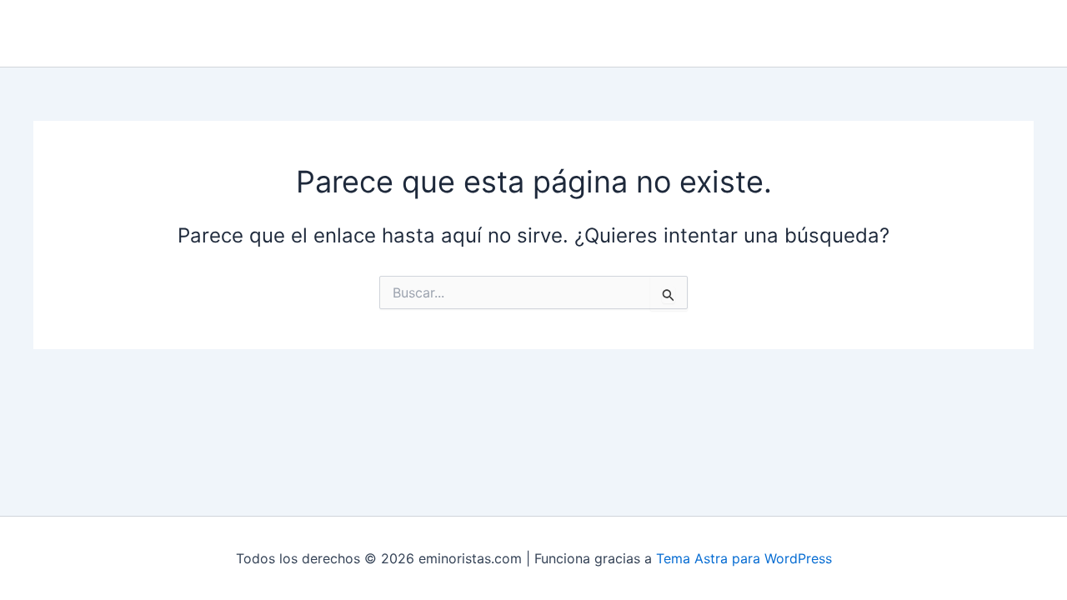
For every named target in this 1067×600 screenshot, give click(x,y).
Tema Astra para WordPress (744, 558)
